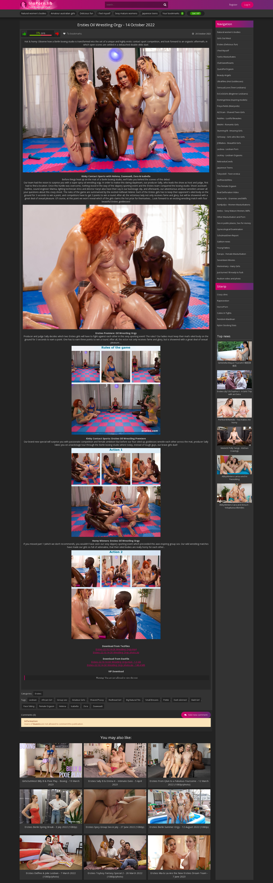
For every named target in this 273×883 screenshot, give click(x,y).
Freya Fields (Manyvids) (228, 106)
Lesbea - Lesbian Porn (227, 149)
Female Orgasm (46, 706)
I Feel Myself (223, 50)
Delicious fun (86, 13)
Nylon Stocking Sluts (226, 325)
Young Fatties (223, 247)
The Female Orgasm (226, 186)
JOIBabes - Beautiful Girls (229, 143)
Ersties (38, 693)
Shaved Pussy (97, 699)
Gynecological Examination (230, 229)
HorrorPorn (222, 306)
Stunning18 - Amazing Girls (230, 130)
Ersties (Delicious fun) (227, 44)
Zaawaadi (98, 706)
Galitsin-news (223, 241)
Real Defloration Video (228, 192)
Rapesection (223, 300)
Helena (62, 706)
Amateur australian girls (63, 13)
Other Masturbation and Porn (231, 216)
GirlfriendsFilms (224, 180)
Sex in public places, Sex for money (234, 223)
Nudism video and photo (229, 278)
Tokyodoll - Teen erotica (228, 173)
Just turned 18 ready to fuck (230, 272)
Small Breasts (151, 699)
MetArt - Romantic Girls (228, 124)
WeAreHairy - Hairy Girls (228, 266)
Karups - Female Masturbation (231, 253)
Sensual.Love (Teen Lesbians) (231, 87)
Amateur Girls (78, 699)
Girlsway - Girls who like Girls (231, 136)
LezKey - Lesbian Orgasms (229, 155)
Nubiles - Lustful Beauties (229, 118)
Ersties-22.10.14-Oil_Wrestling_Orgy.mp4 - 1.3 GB (116, 661)
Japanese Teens (225, 167)
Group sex (62, 699)
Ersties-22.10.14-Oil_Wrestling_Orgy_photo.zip (116, 652)
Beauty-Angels (224, 75)
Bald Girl (195, 699)
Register (233, 4)
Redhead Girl (115, 699)
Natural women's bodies (33, 13)
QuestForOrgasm (225, 69)
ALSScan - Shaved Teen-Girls (231, 112)
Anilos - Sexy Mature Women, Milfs (233, 210)
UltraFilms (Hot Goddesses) (230, 81)
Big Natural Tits (133, 699)
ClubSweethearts (225, 62)
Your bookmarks (172, 13)
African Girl (47, 699)
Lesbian (33, 699)
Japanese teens (150, 13)
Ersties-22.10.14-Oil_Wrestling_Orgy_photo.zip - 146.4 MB (116, 665)
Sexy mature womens (126, 13)
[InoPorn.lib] (39, 4)
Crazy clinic (222, 294)
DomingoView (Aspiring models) (232, 99)
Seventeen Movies (226, 260)
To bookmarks (74, 33)
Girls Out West (224, 38)
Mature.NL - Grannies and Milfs (232, 198)
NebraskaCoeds (225, 161)
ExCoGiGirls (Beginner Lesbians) (232, 93)
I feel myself (104, 13)
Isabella (75, 706)
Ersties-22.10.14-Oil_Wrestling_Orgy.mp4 (116, 649)
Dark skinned (180, 699)
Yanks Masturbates (226, 56)
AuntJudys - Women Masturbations (233, 204)
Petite (166, 699)
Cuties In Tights (224, 313)
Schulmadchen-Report (227, 235)
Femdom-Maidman (226, 319)
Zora (85, 706)
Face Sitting (29, 706)
